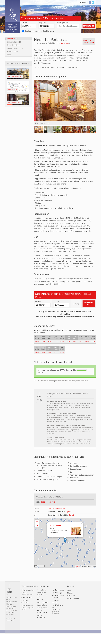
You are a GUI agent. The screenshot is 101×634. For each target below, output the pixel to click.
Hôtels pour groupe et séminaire (56, 612)
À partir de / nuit (88, 41)
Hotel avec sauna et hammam (58, 597)
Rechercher (88, 26)
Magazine (70, 593)
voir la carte (65, 43)
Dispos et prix (14, 42)
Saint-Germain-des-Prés (56, 508)
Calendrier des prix (15, 48)
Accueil (69, 590)
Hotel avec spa (57, 593)
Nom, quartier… (63, 22)
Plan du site (71, 596)
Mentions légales (73, 598)
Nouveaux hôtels (42, 608)
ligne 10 (69, 512)
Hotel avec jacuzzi (58, 590)
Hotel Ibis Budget (42, 602)
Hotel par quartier (27, 590)
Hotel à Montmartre (41, 616)
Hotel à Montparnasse (42, 612)
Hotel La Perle (55, 525)
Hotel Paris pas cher (42, 596)
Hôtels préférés (42, 605)
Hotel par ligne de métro (27, 609)
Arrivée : (24, 22)
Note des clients (13, 45)
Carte (9, 55)
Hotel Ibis (40, 600)
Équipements (12, 51)
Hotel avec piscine (55, 601)
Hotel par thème (27, 605)
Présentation (12, 38)
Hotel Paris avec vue (57, 606)
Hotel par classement (25, 601)
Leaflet (78, 566)
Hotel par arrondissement (26, 594)
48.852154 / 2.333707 (47, 502)
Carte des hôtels (27, 598)
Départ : (42, 22)
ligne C (71, 515)
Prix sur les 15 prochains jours (42, 591)
